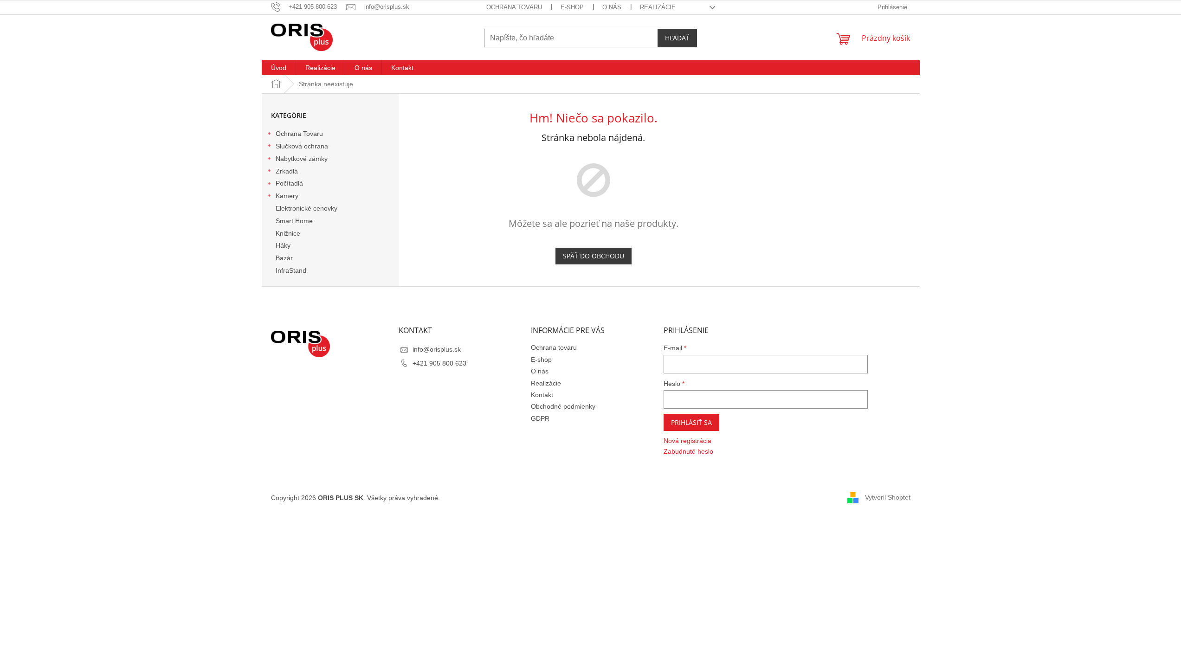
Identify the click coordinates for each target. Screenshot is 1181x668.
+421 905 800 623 (439, 363)
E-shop (572, 7)
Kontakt (542, 394)
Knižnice (288, 233)
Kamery (287, 195)
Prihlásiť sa (691, 422)
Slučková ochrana (302, 146)
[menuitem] (279, 67)
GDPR (540, 418)
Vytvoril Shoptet (887, 497)
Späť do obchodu (593, 255)
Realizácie (658, 7)
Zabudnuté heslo (688, 451)
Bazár (284, 258)
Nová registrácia (687, 440)
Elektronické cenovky (306, 208)
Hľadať (677, 37)
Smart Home (294, 221)
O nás (611, 7)
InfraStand (291, 270)
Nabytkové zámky (302, 158)
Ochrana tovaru (514, 7)
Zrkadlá (287, 171)
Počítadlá (289, 183)
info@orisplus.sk (437, 349)
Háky (283, 245)
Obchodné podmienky (563, 406)
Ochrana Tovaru (299, 133)
